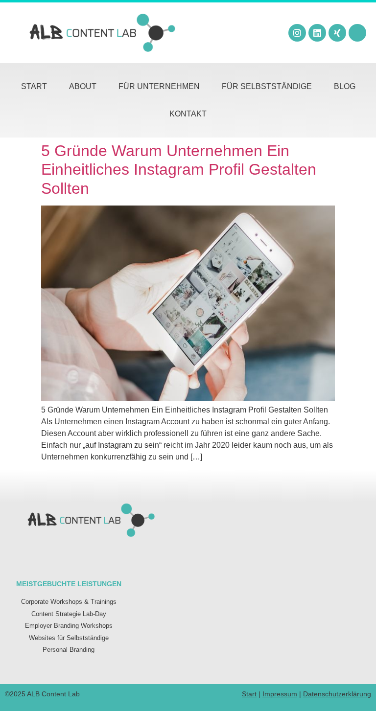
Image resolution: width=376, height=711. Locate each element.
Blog (344, 86)
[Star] (357, 33)
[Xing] (337, 33)
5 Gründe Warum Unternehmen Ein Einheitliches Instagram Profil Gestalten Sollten (178, 169)
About (82, 86)
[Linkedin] (317, 33)
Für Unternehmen (159, 86)
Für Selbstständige (267, 86)
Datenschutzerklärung (337, 694)
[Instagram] (297, 33)
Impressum (279, 694)
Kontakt (188, 114)
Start (34, 86)
